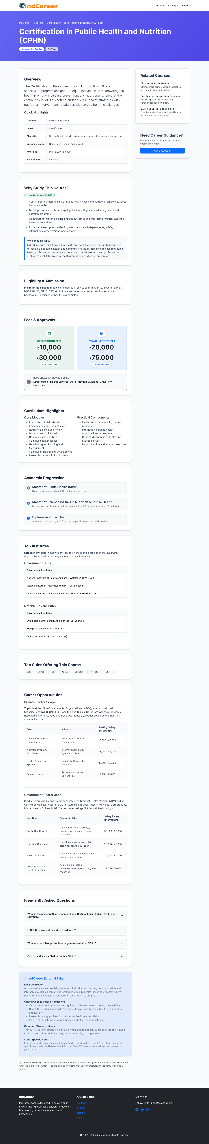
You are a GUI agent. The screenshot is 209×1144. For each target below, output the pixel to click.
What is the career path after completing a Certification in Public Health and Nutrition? (71, 915)
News (80, 1117)
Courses (159, 5)
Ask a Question (162, 150)
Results (81, 1112)
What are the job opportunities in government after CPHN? (61, 943)
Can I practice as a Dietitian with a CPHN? (51, 956)
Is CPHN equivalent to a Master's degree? (51, 930)
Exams (186, 5)
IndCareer (24, 22)
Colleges (173, 5)
